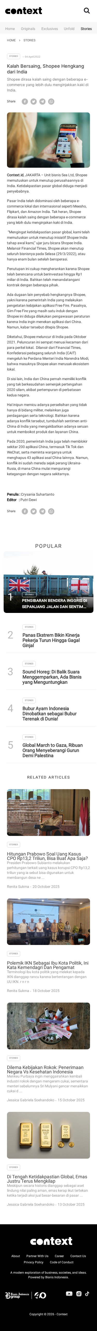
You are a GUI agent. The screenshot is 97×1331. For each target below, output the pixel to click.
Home (10, 29)
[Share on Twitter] (34, 101)
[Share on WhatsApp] (51, 101)
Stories (86, 29)
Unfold (69, 29)
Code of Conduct (61, 1262)
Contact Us (78, 1256)
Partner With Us (37, 1256)
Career (59, 1256)
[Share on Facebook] (25, 101)
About (15, 1256)
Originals (28, 29)
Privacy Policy (33, 1262)
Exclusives (49, 29)
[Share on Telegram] (42, 101)
